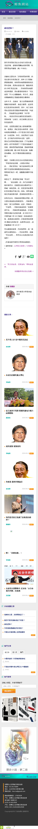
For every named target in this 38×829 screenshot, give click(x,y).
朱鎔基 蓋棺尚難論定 (14, 482)
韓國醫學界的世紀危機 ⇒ (24, 271)
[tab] (7, 652)
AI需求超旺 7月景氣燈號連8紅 (14, 658)
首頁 (3, 12)
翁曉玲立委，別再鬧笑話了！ (14, 614)
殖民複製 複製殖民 (13, 446)
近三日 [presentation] (7, 652)
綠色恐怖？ (8, 624)
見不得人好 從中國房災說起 (17, 340)
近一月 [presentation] (15, 652)
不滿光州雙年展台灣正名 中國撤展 (16, 667)
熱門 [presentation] (21, 652)
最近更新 (12, 12)
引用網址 (29, 246)
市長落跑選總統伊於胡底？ (13, 628)
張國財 (18, 31)
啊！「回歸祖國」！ (14, 553)
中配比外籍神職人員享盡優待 (14, 632)
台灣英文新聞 (19, 246)
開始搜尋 (8, 691)
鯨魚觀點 (22, 12)
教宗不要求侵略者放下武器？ (14, 620)
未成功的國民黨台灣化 (15, 375)
